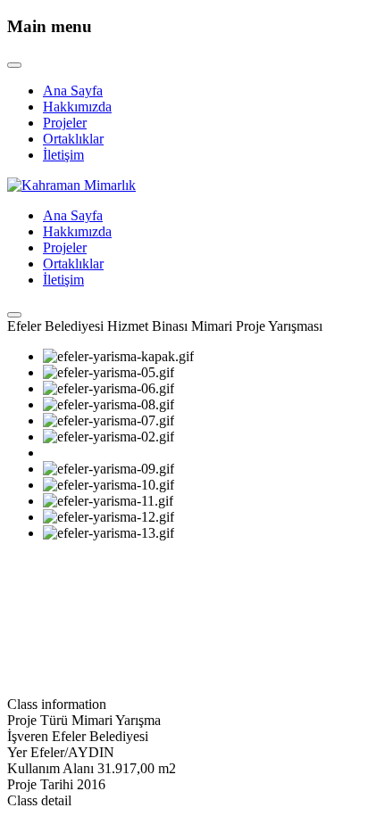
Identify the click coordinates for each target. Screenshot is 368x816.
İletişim (63, 154)
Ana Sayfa (73, 90)
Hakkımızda (77, 106)
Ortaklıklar (73, 138)
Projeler (65, 122)
